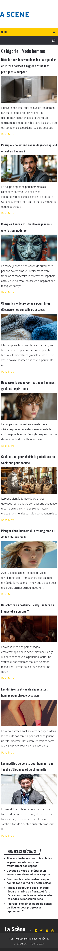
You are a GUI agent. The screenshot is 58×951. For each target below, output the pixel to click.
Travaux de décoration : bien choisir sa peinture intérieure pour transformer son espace (29, 862)
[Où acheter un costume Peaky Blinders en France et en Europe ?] (29, 629)
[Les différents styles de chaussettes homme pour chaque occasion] (29, 713)
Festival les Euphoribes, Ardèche (29, 938)
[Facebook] (36, 930)
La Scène (15, 928)
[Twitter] (41, 930)
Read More (8, 134)
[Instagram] (47, 930)
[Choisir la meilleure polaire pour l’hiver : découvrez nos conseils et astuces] (29, 327)
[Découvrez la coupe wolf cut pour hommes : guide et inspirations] (29, 406)
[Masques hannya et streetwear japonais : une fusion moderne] (29, 248)
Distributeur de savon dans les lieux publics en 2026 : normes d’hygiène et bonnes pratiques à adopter (28, 65)
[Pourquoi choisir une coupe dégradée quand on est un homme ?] (29, 168)
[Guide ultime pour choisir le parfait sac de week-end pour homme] (29, 480)
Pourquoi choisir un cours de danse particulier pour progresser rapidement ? (29, 907)
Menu (4, 32)
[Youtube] (52, 930)
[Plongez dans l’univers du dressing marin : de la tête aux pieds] (29, 554)
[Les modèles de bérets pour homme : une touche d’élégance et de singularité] (29, 789)
